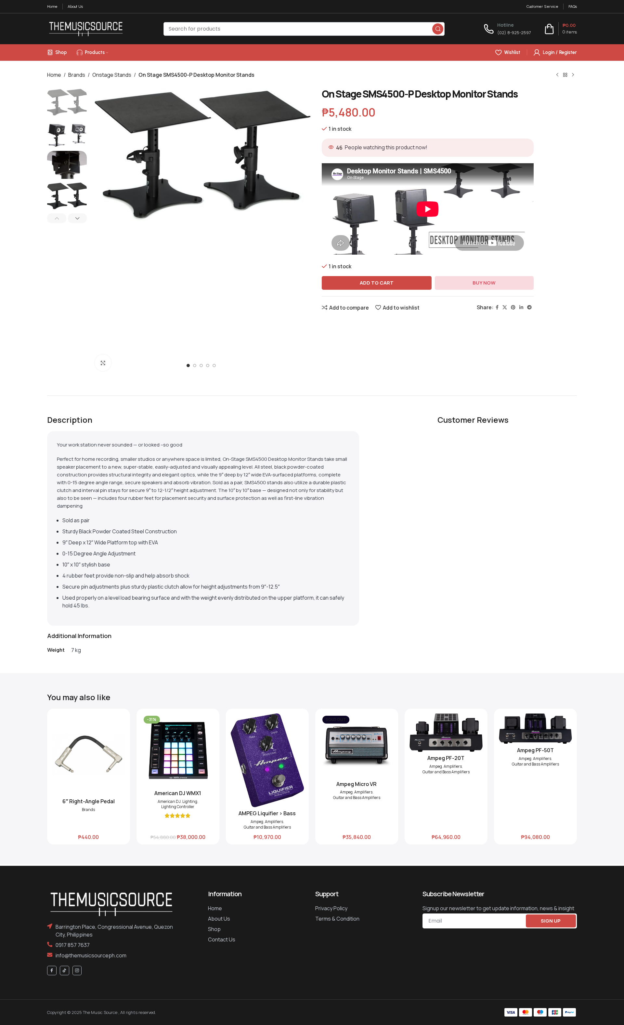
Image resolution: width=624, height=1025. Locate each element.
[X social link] (504, 307)
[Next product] (573, 75)
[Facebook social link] (497, 307)
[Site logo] (85, 28)
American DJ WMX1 (177, 793)
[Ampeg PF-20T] (446, 732)
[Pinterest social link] (513, 307)
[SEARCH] (437, 28)
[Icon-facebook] (52, 970)
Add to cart (377, 282)
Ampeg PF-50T (535, 750)
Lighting (189, 801)
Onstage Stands (111, 74)
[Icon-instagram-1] (77, 970)
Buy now (484, 282)
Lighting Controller (177, 806)
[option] (188, 367)
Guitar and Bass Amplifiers (267, 827)
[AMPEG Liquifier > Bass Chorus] (267, 760)
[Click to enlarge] (103, 362)
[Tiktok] (64, 970)
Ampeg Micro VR (356, 784)
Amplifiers (274, 821)
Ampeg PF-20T (445, 758)
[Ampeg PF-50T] (535, 728)
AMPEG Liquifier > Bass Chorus (267, 817)
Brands (76, 74)
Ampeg (257, 821)
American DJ (169, 801)
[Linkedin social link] (521, 307)
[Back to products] (565, 75)
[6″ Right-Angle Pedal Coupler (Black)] (88, 754)
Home (54, 74)
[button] (56, 218)
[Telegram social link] (529, 307)
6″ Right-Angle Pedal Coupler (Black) (88, 805)
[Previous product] (557, 75)
